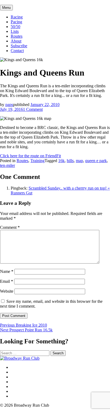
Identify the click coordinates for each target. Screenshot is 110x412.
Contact (17, 50)
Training (37, 160)
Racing (17, 17)
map (79, 160)
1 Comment (33, 109)
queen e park (96, 160)
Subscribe (19, 46)
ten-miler (7, 165)
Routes (16, 36)
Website (6, 291)
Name (6, 271)
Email (6, 281)
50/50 (15, 26)
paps (9, 104)
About (16, 41)
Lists (15, 31)
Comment (10, 227)
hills (70, 160)
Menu (6, 8)
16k (61, 160)
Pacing (16, 21)
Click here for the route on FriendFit (30, 156)
